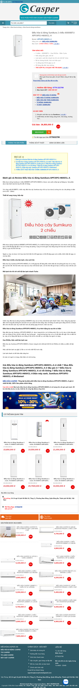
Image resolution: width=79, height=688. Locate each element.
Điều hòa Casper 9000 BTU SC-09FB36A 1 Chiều (65, 571)
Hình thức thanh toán (37, 657)
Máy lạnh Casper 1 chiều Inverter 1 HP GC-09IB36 (65, 557)
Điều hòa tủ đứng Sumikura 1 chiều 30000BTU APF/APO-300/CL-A (64, 444)
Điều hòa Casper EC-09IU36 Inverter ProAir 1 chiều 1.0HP (66, 527)
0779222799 (17, 2)
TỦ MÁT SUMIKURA (43, 105)
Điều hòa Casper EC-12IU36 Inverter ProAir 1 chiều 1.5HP (66, 586)
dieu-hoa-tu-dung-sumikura (31, 27)
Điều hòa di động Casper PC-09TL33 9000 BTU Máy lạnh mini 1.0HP (27, 528)
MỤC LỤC (17, 156)
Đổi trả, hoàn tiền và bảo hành (40, 664)
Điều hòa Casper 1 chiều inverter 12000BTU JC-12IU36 (27, 601)
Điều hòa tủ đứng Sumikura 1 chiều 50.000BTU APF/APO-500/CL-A (39, 481)
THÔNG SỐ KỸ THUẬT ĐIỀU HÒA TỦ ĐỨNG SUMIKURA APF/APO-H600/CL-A (37, 169)
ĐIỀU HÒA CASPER (10, 381)
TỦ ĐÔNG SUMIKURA (44, 102)
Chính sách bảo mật (36, 667)
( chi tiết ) (56, 44)
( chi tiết (63, 114)
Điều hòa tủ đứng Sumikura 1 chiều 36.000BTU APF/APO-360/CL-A (14, 481)
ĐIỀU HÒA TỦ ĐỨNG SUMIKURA (48, 97)
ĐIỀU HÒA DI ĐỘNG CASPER (10, 649)
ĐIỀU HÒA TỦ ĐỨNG (49, 95)
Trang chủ (6, 27)
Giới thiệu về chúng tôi (37, 650)
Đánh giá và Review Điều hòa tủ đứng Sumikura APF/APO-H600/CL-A (36, 159)
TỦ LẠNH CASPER (7, 655)
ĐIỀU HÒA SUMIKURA (49, 41)
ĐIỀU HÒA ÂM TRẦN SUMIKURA (48, 100)
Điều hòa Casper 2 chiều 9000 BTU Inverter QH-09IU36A (65, 601)
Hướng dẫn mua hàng (37, 654)
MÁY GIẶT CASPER (7, 658)
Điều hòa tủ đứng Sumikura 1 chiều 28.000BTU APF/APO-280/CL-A (39, 444)
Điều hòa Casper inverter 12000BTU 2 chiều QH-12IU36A (66, 615)
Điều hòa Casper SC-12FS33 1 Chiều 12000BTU (27, 557)
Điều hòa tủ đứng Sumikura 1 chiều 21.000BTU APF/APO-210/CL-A (14, 444)
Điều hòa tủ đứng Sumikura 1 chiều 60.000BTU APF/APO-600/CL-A (64, 481)
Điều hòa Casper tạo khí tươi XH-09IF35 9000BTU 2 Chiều (27, 630)
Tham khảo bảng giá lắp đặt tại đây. (45, 80)
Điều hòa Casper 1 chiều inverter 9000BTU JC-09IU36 (65, 542)
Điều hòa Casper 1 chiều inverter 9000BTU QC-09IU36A (27, 571)
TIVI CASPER (5, 652)
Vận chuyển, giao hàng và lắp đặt (41, 660)
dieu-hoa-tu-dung (16, 27)
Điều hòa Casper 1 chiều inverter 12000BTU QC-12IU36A (27, 615)
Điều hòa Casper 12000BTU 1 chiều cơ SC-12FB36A (27, 586)
